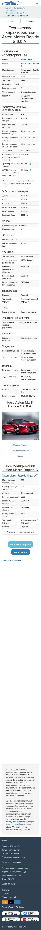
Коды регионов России (11, 875)
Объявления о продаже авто (14, 857)
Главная (7, 8)
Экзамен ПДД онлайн (11, 846)
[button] (4, 426)
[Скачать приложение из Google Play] (11, 919)
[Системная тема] (17, 902)
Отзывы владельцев (20, 450)
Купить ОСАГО (8, 879)
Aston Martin (11, 10)
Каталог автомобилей (11, 849)
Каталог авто (19, 8)
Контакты (6, 890)
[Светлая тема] (5, 902)
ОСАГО (4, 183)
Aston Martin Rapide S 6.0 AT (20, 475)
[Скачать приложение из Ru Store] (30, 913)
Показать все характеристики (21, 531)
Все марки (30, 21)
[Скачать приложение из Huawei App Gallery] (30, 919)
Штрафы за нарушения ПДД (14, 871)
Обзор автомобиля (20, 445)
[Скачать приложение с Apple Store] (11, 913)
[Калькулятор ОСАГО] (29, 170)
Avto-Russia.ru (20, 926)
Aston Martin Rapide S (15, 13)
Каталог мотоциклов (10, 853)
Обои (20, 456)
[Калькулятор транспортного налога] (29, 163)
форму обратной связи (15, 824)
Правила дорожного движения (15, 868)
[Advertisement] (20, 663)
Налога (30, 181)
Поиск (11, 21)
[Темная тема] (11, 902)
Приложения (7, 893)
